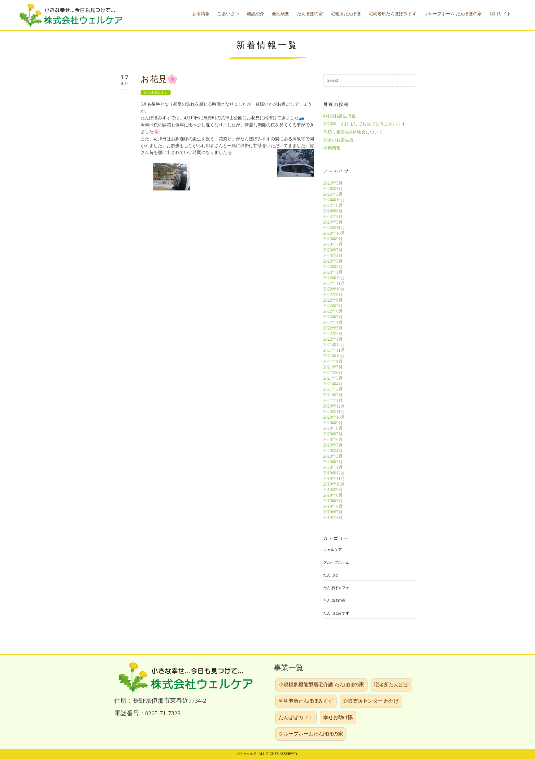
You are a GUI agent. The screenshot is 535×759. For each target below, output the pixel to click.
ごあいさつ (228, 13)
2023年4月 (333, 255)
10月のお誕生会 (338, 140)
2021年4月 (333, 384)
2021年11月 (334, 350)
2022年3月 (333, 328)
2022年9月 (333, 294)
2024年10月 (334, 200)
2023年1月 (333, 272)
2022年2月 (333, 333)
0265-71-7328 (163, 713)
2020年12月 (334, 406)
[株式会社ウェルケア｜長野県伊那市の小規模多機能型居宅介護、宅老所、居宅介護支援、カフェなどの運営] (69, 14)
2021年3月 (333, 389)
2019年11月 (334, 478)
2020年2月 (333, 462)
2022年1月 (333, 339)
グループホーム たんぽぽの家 (453, 13)
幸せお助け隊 (338, 717)
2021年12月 (334, 344)
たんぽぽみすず (155, 92)
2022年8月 (333, 300)
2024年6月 (333, 211)
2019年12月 (334, 473)
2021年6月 (333, 372)
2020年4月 (333, 450)
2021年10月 (334, 356)
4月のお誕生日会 (339, 116)
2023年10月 (334, 233)
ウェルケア (332, 549)
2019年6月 (333, 506)
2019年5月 (333, 512)
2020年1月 (333, 467)
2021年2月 (333, 395)
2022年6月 (333, 311)
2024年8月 (333, 205)
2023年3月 (333, 261)
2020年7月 (333, 434)
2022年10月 (334, 289)
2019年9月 (333, 489)
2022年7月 (333, 305)
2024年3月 (333, 222)
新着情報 (201, 13)
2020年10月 (334, 417)
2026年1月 (333, 188)
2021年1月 (333, 400)
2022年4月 (333, 322)
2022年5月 (333, 317)
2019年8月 (333, 495)
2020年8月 (333, 428)
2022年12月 (334, 278)
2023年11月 (334, 227)
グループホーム (336, 562)
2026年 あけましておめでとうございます (364, 124)
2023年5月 (333, 250)
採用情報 (332, 148)
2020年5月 (333, 445)
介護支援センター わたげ (371, 701)
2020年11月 (334, 411)
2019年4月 (333, 517)
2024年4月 (333, 216)
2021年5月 (333, 378)
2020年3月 (333, 456)
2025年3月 (333, 194)
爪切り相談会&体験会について (353, 132)
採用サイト (500, 13)
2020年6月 (333, 439)
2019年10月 (334, 484)
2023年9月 (333, 239)
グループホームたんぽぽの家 (311, 733)
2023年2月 (333, 266)
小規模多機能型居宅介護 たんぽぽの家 (321, 684)
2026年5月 (333, 183)
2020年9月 (333, 423)
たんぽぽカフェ (336, 588)
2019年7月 (333, 501)
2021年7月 (333, 367)
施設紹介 (255, 13)
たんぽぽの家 (334, 600)
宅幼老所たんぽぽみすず (306, 701)
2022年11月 (334, 283)
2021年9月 (333, 361)
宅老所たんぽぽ (391, 684)
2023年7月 (333, 244)
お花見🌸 (159, 79)
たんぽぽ (330, 575)
